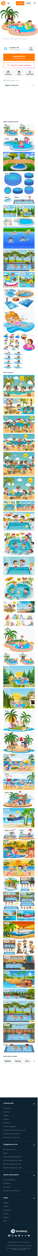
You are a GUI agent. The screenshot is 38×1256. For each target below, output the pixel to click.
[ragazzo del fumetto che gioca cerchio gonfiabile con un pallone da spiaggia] (10, 410)
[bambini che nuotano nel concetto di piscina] (10, 1014)
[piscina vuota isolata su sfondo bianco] (13, 256)
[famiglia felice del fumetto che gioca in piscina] (10, 330)
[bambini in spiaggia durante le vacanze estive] (18, 867)
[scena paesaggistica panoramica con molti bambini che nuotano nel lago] (18, 1159)
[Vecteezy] (3, 3)
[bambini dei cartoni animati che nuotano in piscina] (18, 272)
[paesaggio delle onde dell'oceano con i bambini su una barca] (18, 1079)
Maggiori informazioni (12, 84)
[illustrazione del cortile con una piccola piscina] (18, 173)
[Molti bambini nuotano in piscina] (13, 428)
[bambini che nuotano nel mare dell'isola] (18, 825)
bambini (8, 1226)
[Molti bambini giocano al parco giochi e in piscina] (26, 243)
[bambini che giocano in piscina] (10, 233)
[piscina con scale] (7, 211)
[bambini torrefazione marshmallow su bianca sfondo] (12, 1111)
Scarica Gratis (19, 57)
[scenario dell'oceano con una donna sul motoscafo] (12, 1064)
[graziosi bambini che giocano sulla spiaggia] (11, 392)
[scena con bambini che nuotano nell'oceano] (25, 1046)
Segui (31, 50)
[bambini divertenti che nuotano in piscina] (9, 574)
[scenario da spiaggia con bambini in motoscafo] (18, 922)
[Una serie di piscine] (18, 350)
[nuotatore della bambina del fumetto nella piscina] (18, 372)
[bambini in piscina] (10, 129)
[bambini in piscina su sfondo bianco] (18, 156)
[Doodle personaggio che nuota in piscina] (14, 221)
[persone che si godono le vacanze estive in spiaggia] (12, 698)
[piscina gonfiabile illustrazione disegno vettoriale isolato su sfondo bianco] (18, 195)
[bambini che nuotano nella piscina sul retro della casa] (11, 246)
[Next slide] (30, 1226)
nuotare (18, 1226)
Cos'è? (17, 80)
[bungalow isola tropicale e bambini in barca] (11, 1000)
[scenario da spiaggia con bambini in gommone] (18, 1144)
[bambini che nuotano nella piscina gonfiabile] (11, 314)
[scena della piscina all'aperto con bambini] (18, 295)
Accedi (28, 3)
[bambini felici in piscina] (18, 1212)
